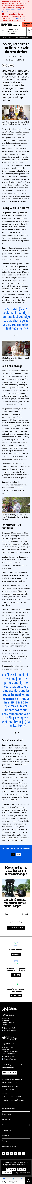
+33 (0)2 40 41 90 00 (8, 1015)
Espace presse (6, 1141)
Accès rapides (4, 1182)
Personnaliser (7, 1173)
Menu (28, 1181)
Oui (13, 855)
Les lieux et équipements (9, 1146)
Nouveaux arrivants (8, 1125)
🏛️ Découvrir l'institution (9, 1030)
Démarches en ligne (13, 1182)
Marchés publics (6, 1119)
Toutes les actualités (16, 928)
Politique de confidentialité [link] (22, 1173)
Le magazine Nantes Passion (11, 1097)
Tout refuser (21, 1169)
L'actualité (10, 37)
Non (18, 855)
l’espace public (19, 18)
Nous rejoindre (6, 1114)
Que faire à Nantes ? (27, 24)
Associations (5, 1135)
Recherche (21, 1182)
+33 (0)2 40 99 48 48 (8, 1044)
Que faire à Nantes (8, 1090)
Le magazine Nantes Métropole (13, 1100)
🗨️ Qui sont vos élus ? (8, 1028)
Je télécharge (16, 996)
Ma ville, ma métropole (10, 1083)
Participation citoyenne (8, 1108)
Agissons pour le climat (10, 1086)
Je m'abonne (16, 954)
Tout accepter (11, 1169)
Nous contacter (8, 1073)
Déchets (11, 65)
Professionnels (6, 1130)
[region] (16, 32)
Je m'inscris (16, 975)
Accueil (4, 37)
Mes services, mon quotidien (12, 1079)
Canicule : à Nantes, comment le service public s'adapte (15, 903)
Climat (4, 65)
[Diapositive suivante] (29, 31)
